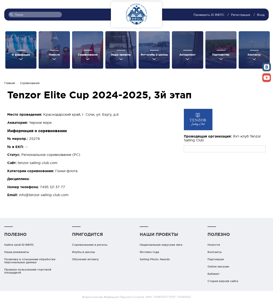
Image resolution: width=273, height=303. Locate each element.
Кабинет (214, 273)
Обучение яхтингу (85, 259)
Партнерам (216, 259)
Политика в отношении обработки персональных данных (29, 261)
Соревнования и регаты (89, 244)
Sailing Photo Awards (155, 259)
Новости (214, 244)
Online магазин (218, 266)
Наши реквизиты (16, 251)
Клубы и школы (83, 251)
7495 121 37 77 (52, 187)
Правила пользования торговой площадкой (27, 271)
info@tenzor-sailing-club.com (43, 195)
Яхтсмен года (149, 251)
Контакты (215, 251)
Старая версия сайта (223, 280)
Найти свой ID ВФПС (19, 244)
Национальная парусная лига (161, 244)
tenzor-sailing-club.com (37, 163)
